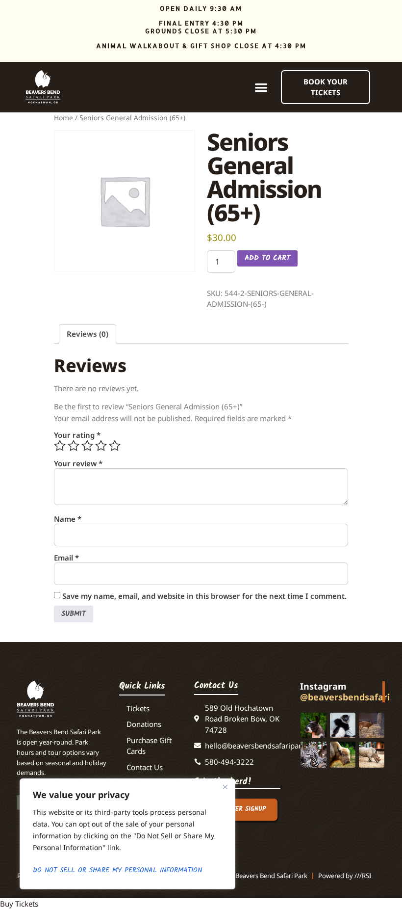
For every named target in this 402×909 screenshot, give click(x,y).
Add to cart (267, 258)
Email (66, 557)
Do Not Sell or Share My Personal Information (117, 870)
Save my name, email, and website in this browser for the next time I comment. (204, 596)
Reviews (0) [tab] (87, 334)
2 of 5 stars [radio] (73, 446)
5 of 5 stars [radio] (115, 446)
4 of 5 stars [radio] (101, 446)
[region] (127, 833)
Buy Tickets (19, 904)
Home (63, 117)
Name (67, 519)
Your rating (77, 435)
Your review (78, 463)
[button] (261, 87)
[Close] (225, 787)
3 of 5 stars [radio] (87, 446)
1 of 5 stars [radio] (60, 446)
